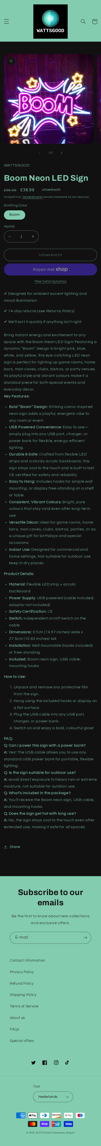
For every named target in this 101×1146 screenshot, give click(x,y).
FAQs (14, 1029)
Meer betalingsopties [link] (51, 281)
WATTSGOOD (43, 1133)
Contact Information (27, 960)
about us (17, 1018)
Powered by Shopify (63, 1133)
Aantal (9, 226)
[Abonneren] (85, 938)
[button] (6, 21)
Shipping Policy (23, 995)
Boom (14, 214)
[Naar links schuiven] (39, 152)
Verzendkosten (32, 197)
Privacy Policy (22, 972)
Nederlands (47, 1096)
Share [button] (15, 847)
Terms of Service (24, 1006)
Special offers (22, 1041)
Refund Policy (22, 983)
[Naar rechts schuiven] (61, 152)
